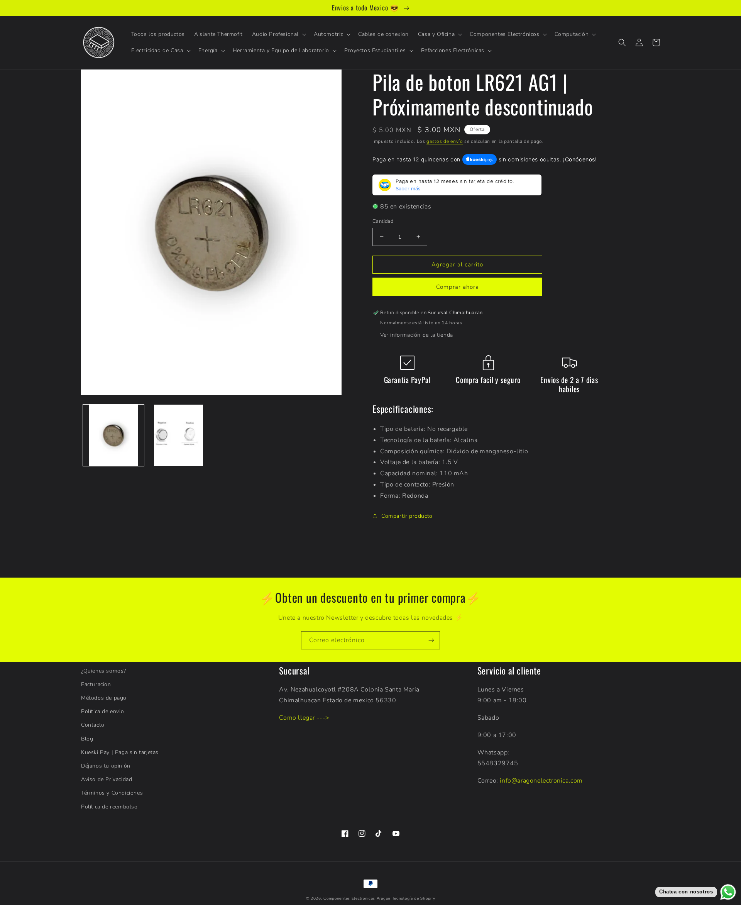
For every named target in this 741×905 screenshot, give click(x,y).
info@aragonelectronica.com (541, 780)
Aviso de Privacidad (106, 779)
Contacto (93, 725)
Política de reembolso (109, 806)
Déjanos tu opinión (105, 765)
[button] (278, 34)
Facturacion (96, 684)
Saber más (408, 188)
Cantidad (382, 221)
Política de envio (102, 711)
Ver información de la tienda (416, 335)
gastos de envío (444, 141)
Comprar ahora (457, 287)
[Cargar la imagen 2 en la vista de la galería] (178, 435)
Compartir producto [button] (407, 516)
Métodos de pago (104, 698)
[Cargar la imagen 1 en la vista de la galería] (113, 435)
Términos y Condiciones (112, 793)
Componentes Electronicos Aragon (357, 898)
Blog (87, 738)
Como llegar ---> (304, 717)
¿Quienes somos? (103, 671)
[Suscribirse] (431, 640)
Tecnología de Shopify (413, 898)
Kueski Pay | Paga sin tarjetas (120, 752)
